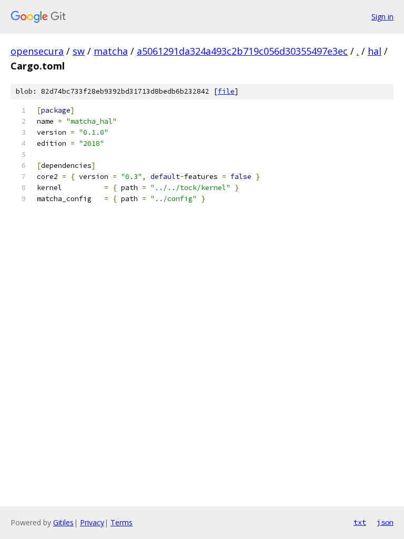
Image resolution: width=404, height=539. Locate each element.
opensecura (37, 51)
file (226, 91)
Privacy (92, 522)
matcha (111, 51)
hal (374, 51)
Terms (121, 522)
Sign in (382, 17)
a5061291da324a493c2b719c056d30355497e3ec (242, 51)
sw (79, 51)
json (385, 522)
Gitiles (63, 522)
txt (360, 522)
